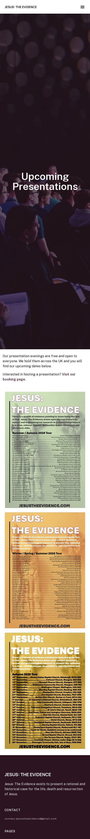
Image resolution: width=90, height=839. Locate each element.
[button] (82, 7)
